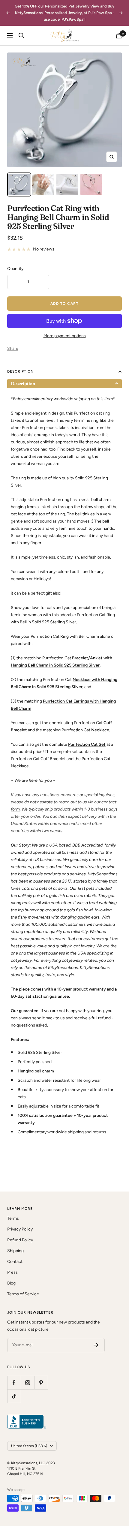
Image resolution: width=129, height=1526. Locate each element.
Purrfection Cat (56, 658)
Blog (11, 1283)
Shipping (15, 1250)
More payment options (65, 335)
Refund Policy (20, 1240)
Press (12, 1272)
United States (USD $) (29, 1446)
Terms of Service (23, 1294)
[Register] (96, 1345)
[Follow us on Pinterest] (41, 1382)
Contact (14, 1261)
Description (20, 371)
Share (12, 348)
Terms (13, 1218)
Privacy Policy (20, 1229)
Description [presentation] (23, 383)
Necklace (99, 730)
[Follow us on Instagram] (27, 1382)
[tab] (64, 383)
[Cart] (119, 35)
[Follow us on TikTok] (14, 1396)
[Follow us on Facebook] (14, 1382)
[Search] (21, 35)
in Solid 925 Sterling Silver (74, 665)
